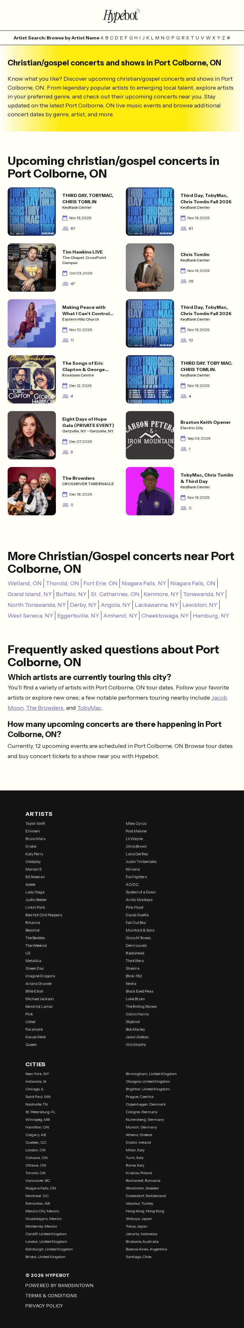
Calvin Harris (137, 1014)
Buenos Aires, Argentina (146, 1249)
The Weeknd (36, 945)
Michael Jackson (39, 998)
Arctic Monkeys (139, 899)
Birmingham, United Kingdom (151, 1073)
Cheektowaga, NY (165, 615)
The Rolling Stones (141, 1006)
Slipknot (133, 1021)
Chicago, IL (34, 1089)
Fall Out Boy (136, 922)
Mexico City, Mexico (42, 1211)
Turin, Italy (135, 1157)
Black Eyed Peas (139, 991)
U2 (27, 953)
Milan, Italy (135, 1150)
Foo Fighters (136, 876)
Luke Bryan (135, 998)
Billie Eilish (34, 991)
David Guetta (137, 914)
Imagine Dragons (40, 975)
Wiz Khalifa (136, 1044)
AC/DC (132, 884)
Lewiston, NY (199, 604)
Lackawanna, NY (156, 604)
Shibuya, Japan (139, 1218)
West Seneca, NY (30, 615)
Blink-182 (134, 975)
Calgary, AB (35, 1134)
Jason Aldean (137, 1036)
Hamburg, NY (211, 615)
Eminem (32, 831)
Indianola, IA (36, 1081)
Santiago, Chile (138, 1256)
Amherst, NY (120, 615)
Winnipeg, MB (37, 1119)
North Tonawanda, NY (37, 604)
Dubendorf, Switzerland (146, 1195)
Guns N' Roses (138, 937)
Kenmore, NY (161, 594)
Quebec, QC (35, 1142)
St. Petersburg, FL (40, 1111)
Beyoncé (32, 930)
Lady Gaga (34, 892)
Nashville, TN (36, 1104)
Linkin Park (35, 907)
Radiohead (135, 953)
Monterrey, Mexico (41, 1226)
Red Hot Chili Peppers (43, 914)
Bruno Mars (35, 838)
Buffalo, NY (71, 594)
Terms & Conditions (51, 1295)
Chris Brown (136, 846)
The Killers (135, 960)
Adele (30, 884)
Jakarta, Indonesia (141, 1233)
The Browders (44, 707)
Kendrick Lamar (39, 1006)
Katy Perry (34, 853)
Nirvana (133, 869)
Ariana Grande (38, 983)
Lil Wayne (134, 838)
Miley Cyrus (136, 823)
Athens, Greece (139, 1134)
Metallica (33, 960)
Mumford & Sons (140, 930)
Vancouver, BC (37, 1180)
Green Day (34, 968)
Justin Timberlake (141, 861)
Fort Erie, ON (100, 583)
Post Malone (136, 831)
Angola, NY (116, 604)
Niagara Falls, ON (192, 583)
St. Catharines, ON (115, 594)
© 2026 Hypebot (47, 1275)
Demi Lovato (136, 945)
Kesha (131, 983)
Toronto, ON (35, 1172)
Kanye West (35, 1036)
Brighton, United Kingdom (148, 1089)
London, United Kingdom (46, 1241)
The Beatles (35, 937)
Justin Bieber (36, 899)
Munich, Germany (141, 1127)
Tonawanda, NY (203, 594)
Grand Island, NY (30, 594)
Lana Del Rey (137, 853)
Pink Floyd (134, 907)
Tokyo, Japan (136, 1226)
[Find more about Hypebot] (122, 15)
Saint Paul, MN (38, 1096)
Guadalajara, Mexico (43, 1218)
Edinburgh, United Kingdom (49, 1249)
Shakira (132, 968)
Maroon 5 (33, 869)
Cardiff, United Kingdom (46, 1233)
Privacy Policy (44, 1306)
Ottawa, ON (35, 1165)
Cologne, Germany (142, 1111)
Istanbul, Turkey (139, 1203)
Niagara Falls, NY (144, 583)
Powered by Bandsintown (59, 1285)
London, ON (35, 1150)
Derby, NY (83, 604)
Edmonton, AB (37, 1203)
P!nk (29, 1014)
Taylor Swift (35, 823)
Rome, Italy (135, 1165)
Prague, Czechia (139, 1096)
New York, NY (37, 1073)
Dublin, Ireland (138, 1142)
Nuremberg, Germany (145, 1119)
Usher (30, 1021)
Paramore (34, 1029)
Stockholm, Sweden (142, 1188)
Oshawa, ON (36, 1157)
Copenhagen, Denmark (146, 1104)
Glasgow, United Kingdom (148, 1081)
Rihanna (32, 922)
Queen (31, 1044)
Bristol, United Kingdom (45, 1256)
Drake (30, 846)
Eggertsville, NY (78, 615)
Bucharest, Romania (143, 1180)
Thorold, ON (62, 583)
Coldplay (33, 861)
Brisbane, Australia (142, 1241)
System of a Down (141, 892)
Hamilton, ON (37, 1127)
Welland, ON (25, 583)
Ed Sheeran (35, 876)
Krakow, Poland (139, 1172)
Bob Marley (135, 1029)
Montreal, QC (37, 1195)
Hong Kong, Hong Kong (145, 1211)
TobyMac (89, 707)
